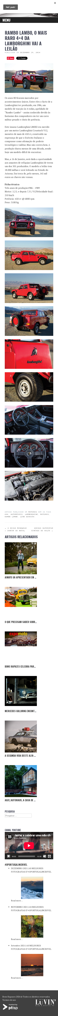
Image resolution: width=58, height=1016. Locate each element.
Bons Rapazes (9, 996)
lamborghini (31, 514)
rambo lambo (11, 517)
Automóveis (17, 514)
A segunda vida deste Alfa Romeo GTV (25, 755)
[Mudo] (44, 856)
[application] (29, 845)
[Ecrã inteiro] (49, 856)
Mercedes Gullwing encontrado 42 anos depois (31, 711)
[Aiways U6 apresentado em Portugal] (21, 558)
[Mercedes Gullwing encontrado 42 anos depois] (21, 692)
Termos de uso (9, 999)
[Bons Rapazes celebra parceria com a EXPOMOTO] (21, 647)
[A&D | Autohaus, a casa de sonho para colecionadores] (21, 781)
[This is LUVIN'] (46, 1005)
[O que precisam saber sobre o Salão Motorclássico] (21, 603)
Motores (33, 512)
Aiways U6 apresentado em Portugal (25, 577)
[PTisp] (10, 1009)
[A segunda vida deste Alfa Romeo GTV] (21, 737)
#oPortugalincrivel (16, 864)
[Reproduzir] (8, 856)
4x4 (6, 514)
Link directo (27, 517)
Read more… (17, 900)
